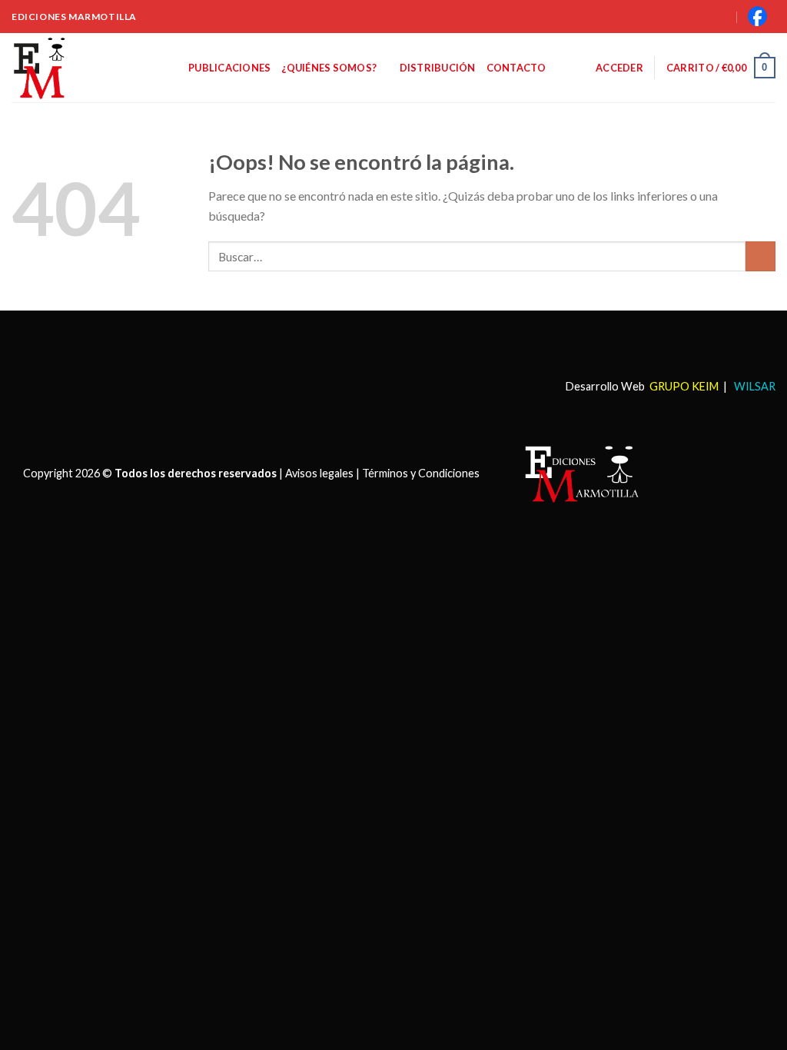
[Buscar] (705, 16)
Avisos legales (319, 473)
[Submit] (760, 256)
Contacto (516, 67)
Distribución (438, 67)
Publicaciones (229, 67)
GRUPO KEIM (684, 386)
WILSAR (753, 386)
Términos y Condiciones (421, 473)
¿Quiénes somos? (329, 67)
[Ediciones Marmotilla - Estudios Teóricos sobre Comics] (88, 67)
